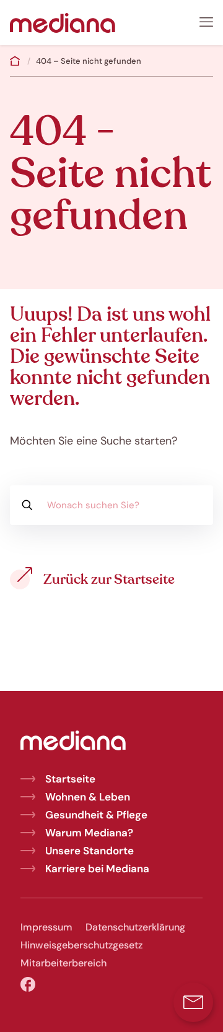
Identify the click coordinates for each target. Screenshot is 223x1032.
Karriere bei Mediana (97, 868)
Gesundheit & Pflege (96, 815)
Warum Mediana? (89, 832)
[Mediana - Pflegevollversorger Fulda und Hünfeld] (62, 22)
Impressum (46, 927)
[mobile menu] (206, 22)
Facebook (27, 985)
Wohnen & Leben (87, 797)
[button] (193, 1002)
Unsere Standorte (89, 850)
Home (15, 61)
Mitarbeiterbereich (63, 962)
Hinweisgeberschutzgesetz (81, 945)
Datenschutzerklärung (135, 927)
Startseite (70, 779)
